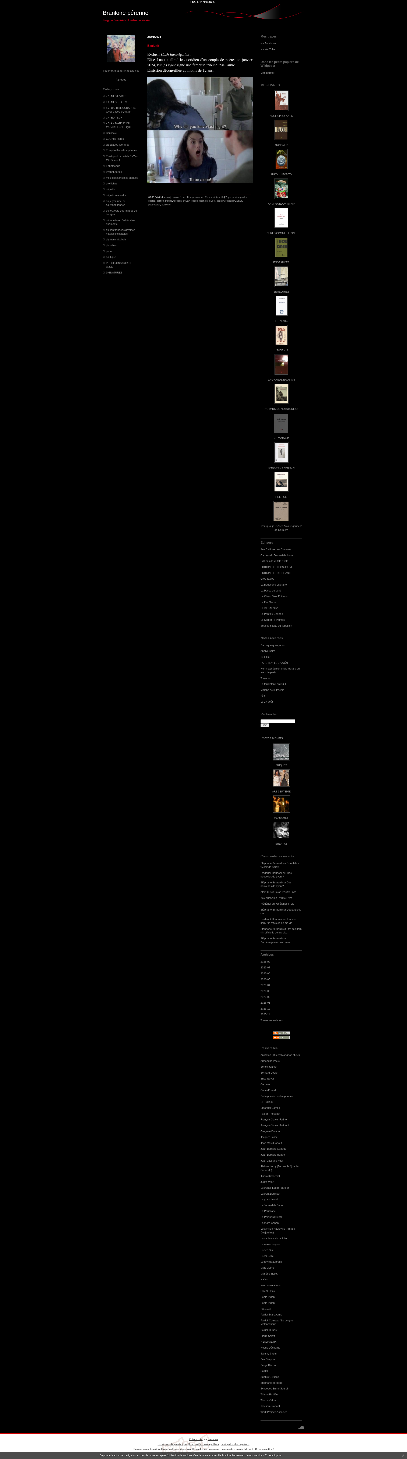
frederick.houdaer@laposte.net (121, 70)
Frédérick (266, 903)
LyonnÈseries (114, 171)
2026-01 (265, 1002)
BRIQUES (281, 765)
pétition (160, 200)
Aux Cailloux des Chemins (276, 549)
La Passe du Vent (271, 590)
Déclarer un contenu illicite (147, 1449)
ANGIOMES (281, 145)
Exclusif (153, 45)
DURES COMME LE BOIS (281, 233)
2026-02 (265, 997)
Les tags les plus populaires (235, 1444)
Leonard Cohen (270, 1223)
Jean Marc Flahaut (271, 1143)
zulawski (166, 204)
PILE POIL (281, 496)
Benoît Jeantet (269, 1066)
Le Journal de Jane (272, 1205)
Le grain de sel (269, 1199)
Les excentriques (270, 1244)
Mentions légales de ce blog (176, 1449)
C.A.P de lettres (115, 138)
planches (111, 245)
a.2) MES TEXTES (116, 102)
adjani (239, 200)
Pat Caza (266, 1308)
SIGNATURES (114, 272)
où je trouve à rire (116, 195)
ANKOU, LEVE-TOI (281, 174)
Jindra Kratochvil (270, 1176)
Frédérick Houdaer (271, 873)
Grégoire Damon (270, 1131)
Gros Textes (267, 578)
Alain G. (265, 892)
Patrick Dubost (269, 1330)
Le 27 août (267, 701)
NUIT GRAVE (281, 438)
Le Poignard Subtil (271, 1217)
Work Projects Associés (274, 1412)
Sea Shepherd (269, 1359)
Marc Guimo (268, 1267)
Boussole (111, 133)
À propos (121, 79)
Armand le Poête (270, 1061)
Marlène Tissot (269, 1273)
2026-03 (265, 991)
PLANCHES (281, 817)
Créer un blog (196, 1439)
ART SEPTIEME (281, 791)
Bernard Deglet (269, 1072)
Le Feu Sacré (268, 602)
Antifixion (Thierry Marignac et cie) (280, 1055)
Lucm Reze (267, 1256)
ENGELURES (281, 291)
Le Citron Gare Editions (274, 596)
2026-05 (265, 979)
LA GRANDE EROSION (281, 379)
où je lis (110, 189)
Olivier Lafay (268, 1291)
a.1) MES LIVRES (116, 96)
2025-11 (265, 1014)
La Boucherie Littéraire (274, 584)
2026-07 (265, 967)
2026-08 (265, 961)
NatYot (264, 1279)
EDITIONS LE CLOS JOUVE (277, 567)
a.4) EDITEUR (114, 117)
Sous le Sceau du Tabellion (276, 625)
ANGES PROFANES (281, 115)
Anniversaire (268, 651)
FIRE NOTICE (281, 320)
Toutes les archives (272, 1020)
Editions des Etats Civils (274, 561)
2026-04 (265, 985)
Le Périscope (268, 1211)
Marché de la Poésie (272, 690)
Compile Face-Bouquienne (121, 150)
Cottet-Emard (268, 1090)
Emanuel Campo (270, 1107)
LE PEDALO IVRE (271, 608)
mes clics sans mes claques (122, 177)
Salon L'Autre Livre (285, 892)
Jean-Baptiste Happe (273, 1154)
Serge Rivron (268, 1365)
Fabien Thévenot (270, 1113)
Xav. (263, 898)
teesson (177, 200)
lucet (201, 200)
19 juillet (265, 657)
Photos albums (272, 738)
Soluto (264, 1371)
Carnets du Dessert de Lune (277, 555)
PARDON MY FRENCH (281, 467)
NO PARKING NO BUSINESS (281, 408)
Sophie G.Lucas (270, 1376)
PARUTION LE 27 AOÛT (274, 662)
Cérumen (266, 1084)
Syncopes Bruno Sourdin (275, 1388)
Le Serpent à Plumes (273, 619)
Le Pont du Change (272, 613)
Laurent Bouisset (270, 1193)
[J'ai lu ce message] (402, 1455)
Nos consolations (270, 1285)
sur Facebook (268, 43)
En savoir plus (273, 1455)
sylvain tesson (190, 200)
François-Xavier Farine (274, 1119)
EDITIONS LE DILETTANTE (276, 573)
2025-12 (265, 1008)
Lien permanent (195, 197)
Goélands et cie (285, 903)
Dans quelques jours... (273, 645)
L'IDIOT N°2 (281, 350)
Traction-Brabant (270, 1406)
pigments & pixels (116, 239)
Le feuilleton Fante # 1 (273, 684)
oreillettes (111, 183)
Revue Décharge (270, 1347)
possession (154, 204)
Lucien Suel (267, 1250)
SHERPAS (281, 843)
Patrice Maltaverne (271, 1314)
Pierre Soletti (268, 1336)
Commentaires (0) (214, 197)
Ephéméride (113, 166)
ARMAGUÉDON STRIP (281, 203)
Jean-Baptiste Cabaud (273, 1148)
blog (270, 1449)
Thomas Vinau (269, 1400)
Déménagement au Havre (275, 942)
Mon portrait (267, 72)
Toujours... (266, 678)
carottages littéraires (117, 144)
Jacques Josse (269, 1137)
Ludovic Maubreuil (271, 1261)
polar (109, 251)
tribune (168, 200)
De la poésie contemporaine (277, 1096)
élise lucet (210, 200)
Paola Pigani (268, 1297)
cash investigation (226, 200)
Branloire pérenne (125, 13)
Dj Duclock (267, 1102)
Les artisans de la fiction (274, 1238)
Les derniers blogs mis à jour (172, 1444)
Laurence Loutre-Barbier (275, 1187)
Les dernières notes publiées (204, 1444)
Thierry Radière (270, 1394)
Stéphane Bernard (271, 863)
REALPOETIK (268, 1341)
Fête (263, 695)
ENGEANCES (281, 262)
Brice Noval (267, 1078)
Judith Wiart (267, 1181)
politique (111, 257)
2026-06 (265, 973)
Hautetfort (213, 1439)
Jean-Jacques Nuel (272, 1160)
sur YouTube (268, 49)
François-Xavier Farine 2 (275, 1125)
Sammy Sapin (269, 1353)
